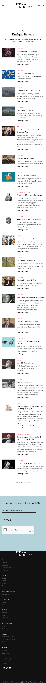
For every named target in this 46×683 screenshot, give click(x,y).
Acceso (4, 650)
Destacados (5, 642)
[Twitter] (6, 668)
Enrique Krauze (22, 428)
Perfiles (20, 294)
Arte (3, 586)
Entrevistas (5, 594)
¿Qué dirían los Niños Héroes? (29, 219)
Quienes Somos (6, 658)
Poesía (4, 602)
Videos (4, 626)
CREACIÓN (5, 599)
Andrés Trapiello (22, 426)
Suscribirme (5, 653)
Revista (27, 192)
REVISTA (5, 634)
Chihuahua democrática (26, 176)
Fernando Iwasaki (34, 428)
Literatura (5, 570)
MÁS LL (4, 648)
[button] (4, 5)
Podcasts (5, 629)
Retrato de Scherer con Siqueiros (30, 297)
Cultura (20, 107)
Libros (4, 581)
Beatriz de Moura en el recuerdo (29, 195)
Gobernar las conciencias (27, 51)
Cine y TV (4, 578)
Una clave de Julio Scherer (27, 321)
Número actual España (8, 639)
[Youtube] (10, 668)
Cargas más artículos (23, 482)
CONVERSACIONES (8, 592)
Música (4, 583)
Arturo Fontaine (34, 426)
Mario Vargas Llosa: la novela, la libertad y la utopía (30, 407)
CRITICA (5, 575)
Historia (20, 48)
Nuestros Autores (7, 661)
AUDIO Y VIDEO (7, 624)
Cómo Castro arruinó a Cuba (28, 463)
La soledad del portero (26, 110)
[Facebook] (3, 668)
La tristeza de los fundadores (28, 91)
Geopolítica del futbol (25, 73)
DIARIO (4, 557)
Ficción (4, 605)
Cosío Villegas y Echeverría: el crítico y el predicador (29, 438)
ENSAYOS (5, 610)
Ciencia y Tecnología (8, 568)
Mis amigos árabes (24, 382)
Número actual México (8, 637)
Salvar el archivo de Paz (26, 280)
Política (20, 338)
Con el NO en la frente (25, 363)
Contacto (5, 663)
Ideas (19, 127)
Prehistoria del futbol (25, 158)
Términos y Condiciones (23, 682)
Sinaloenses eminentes (26, 261)
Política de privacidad (36, 682)
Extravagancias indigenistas (28, 239)
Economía (5, 565)
